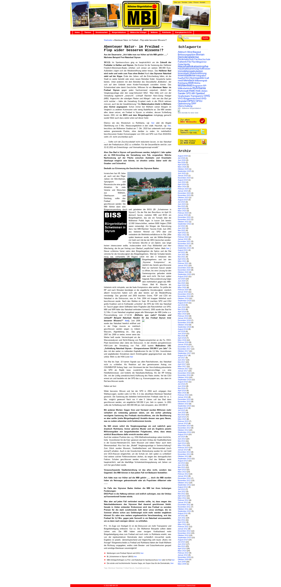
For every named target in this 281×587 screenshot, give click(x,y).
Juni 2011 (182, 518)
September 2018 (184, 327)
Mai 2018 (181, 336)
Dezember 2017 (184, 347)
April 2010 (182, 549)
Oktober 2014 (183, 430)
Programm (197, 85)
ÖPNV (191, 101)
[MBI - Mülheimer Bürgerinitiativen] (179, 111)
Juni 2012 (182, 491)
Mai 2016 (181, 388)
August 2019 (183, 303)
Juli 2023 (181, 202)
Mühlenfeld (185, 85)
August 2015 (183, 408)
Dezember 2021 (184, 241)
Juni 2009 (182, 562)
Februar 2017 (183, 369)
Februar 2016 (183, 395)
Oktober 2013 (183, 456)
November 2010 (184, 533)
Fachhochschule (202, 59)
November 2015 (184, 402)
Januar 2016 (183, 397)
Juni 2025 (182, 173)
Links (190, 2)
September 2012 (184, 485)
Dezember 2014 (184, 426)
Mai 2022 (181, 230)
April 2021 (182, 259)
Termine (184, 2)
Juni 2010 (182, 544)
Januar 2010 (183, 555)
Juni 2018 (182, 334)
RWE (192, 90)
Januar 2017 (183, 371)
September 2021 (184, 248)
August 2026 (183, 156)
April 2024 (182, 184)
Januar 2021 (183, 266)
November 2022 (184, 219)
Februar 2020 (183, 290)
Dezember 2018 (184, 320)
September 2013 (184, 459)
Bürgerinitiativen (119, 32)
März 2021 (182, 261)
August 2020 (183, 277)
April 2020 (182, 285)
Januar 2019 (183, 318)
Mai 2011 (181, 520)
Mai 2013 (181, 467)
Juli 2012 (181, 489)
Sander (182, 93)
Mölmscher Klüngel (138, 32)
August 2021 (183, 250)
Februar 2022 (183, 237)
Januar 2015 (183, 423)
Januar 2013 (183, 476)
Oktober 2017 (183, 351)
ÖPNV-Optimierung (190, 102)
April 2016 (182, 391)
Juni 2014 (182, 439)
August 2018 (183, 329)
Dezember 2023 (184, 193)
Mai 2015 (181, 415)
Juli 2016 (181, 384)
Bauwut (197, 52)
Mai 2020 (181, 283)
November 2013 (184, 454)
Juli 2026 (181, 158)
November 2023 (184, 195)
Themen (87, 32)
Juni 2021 (182, 255)
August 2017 (183, 355)
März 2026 (182, 167)
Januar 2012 (183, 502)
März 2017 (182, 366)
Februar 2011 (183, 527)
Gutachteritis (184, 64)
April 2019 (182, 312)
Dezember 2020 (184, 268)
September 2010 (184, 538)
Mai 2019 (181, 309)
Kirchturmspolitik (195, 78)
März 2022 (182, 235)
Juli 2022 (181, 226)
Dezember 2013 (184, 452)
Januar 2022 (183, 239)
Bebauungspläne (187, 54)
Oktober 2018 (183, 325)
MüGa (197, 83)
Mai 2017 (181, 362)
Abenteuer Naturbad (115, 568)
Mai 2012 (181, 494)
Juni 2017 (182, 360)
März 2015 (182, 419)
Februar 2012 (183, 500)
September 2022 (184, 224)
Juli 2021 (181, 252)
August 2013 (183, 461)
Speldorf (200, 93)
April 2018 (182, 338)
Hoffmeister (204, 68)
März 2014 (182, 445)
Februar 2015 (183, 421)
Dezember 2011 (184, 505)
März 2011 (182, 524)
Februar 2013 (183, 474)
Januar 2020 (183, 292)
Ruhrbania (166, 32)
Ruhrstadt (183, 90)
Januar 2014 (183, 450)
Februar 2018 (183, 342)
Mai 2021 (181, 257)
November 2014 (184, 428)
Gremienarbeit (102, 32)
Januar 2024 (183, 191)
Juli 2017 (181, 358)
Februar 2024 (183, 189)
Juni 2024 (182, 182)
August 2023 (183, 200)
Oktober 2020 (183, 272)
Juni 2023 (182, 204)
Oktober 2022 (183, 222)
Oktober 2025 (183, 169)
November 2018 (184, 323)
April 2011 (182, 522)
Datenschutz (191, 585)
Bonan (200, 54)
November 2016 (184, 375)
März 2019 (182, 314)
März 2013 (182, 472)
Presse (196, 2)
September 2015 (184, 406)
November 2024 (184, 178)
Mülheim (154, 32)
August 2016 (183, 382)
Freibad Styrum (128, 568)
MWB (191, 83)
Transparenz (197, 96)
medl (180, 80)
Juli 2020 (181, 279)
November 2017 (184, 349)
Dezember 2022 (184, 217)
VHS (207, 95)
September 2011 (184, 511)
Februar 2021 (183, 263)
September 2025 (184, 171)
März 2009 (182, 564)
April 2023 (182, 209)
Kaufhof (181, 78)
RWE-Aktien (201, 91)
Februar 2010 (183, 553)
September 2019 (184, 301)
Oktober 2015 (183, 404)
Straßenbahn (184, 96)
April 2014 (182, 443)
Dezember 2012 (184, 478)
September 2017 (184, 353)
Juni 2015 (182, 413)
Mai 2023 (181, 206)
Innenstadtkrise (187, 75)
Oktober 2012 (183, 483)
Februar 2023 (183, 213)
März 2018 (182, 340)
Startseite (108, 40)
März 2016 (182, 393)
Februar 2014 (183, 448)
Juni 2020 (182, 281)
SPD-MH (190, 93)
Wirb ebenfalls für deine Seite (188, 113)
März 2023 (182, 211)
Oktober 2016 (183, 377)
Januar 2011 (183, 529)
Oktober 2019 (183, 298)
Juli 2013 (181, 463)
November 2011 (184, 507)
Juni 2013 (182, 465)
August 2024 (183, 180)
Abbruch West (185, 52)
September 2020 (184, 274)
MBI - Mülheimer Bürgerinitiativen (189, 108)
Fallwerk (182, 62)
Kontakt (202, 2)
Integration (201, 75)
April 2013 (182, 470)
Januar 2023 (183, 215)
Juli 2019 (181, 305)
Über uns (177, 2)
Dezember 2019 (184, 294)
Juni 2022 (182, 228)
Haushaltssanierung (142, 568)
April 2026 (182, 165)
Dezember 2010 (184, 531)
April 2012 (182, 496)
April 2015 (182, 417)
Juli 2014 (181, 437)
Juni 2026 (182, 160)
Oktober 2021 (183, 246)
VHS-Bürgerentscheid (189, 98)
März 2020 (182, 287)
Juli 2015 (181, 410)
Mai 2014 (181, 441)
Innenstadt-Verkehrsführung (192, 73)
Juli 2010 (181, 542)
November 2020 (184, 270)
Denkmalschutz (186, 59)
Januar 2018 (183, 345)
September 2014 (184, 432)
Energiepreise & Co (183, 32)
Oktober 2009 (183, 559)
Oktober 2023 (183, 198)
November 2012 (184, 481)
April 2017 (182, 364)
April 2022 (182, 233)
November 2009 (184, 557)
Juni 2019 (182, 307)
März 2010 (182, 551)
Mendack (188, 80)
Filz (189, 61)
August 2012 (183, 487)
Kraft (206, 78)
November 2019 (184, 296)
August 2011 (183, 513)
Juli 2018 (181, 331)
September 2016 (184, 380)
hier (153, 123)
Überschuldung (185, 106)
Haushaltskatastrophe (193, 66)
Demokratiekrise (188, 57)
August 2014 (183, 434)
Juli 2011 (181, 516)
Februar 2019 (183, 316)
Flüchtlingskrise (199, 62)
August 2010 (183, 540)
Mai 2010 (181, 546)
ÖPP (193, 103)
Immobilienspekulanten (190, 71)
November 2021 (184, 244)
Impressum (181, 585)
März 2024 (182, 187)
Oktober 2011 (183, 509)
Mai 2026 (181, 162)
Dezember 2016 (184, 373)
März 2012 (182, 498)
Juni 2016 (182, 386)
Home (77, 32)
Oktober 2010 (183, 535)
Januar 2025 (183, 176)
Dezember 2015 (184, 399)
